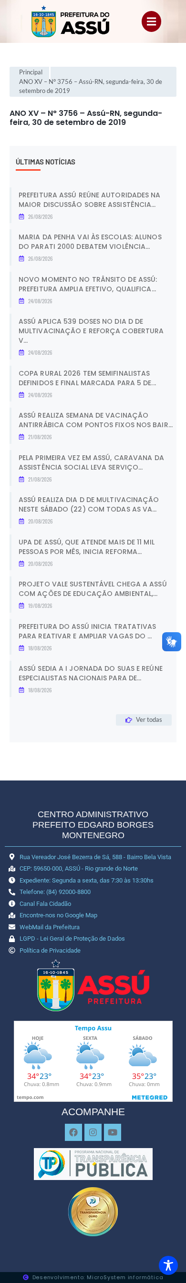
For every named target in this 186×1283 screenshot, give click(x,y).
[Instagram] (93, 1132)
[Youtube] (112, 1132)
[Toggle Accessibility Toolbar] (168, 1265)
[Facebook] (73, 1132)
